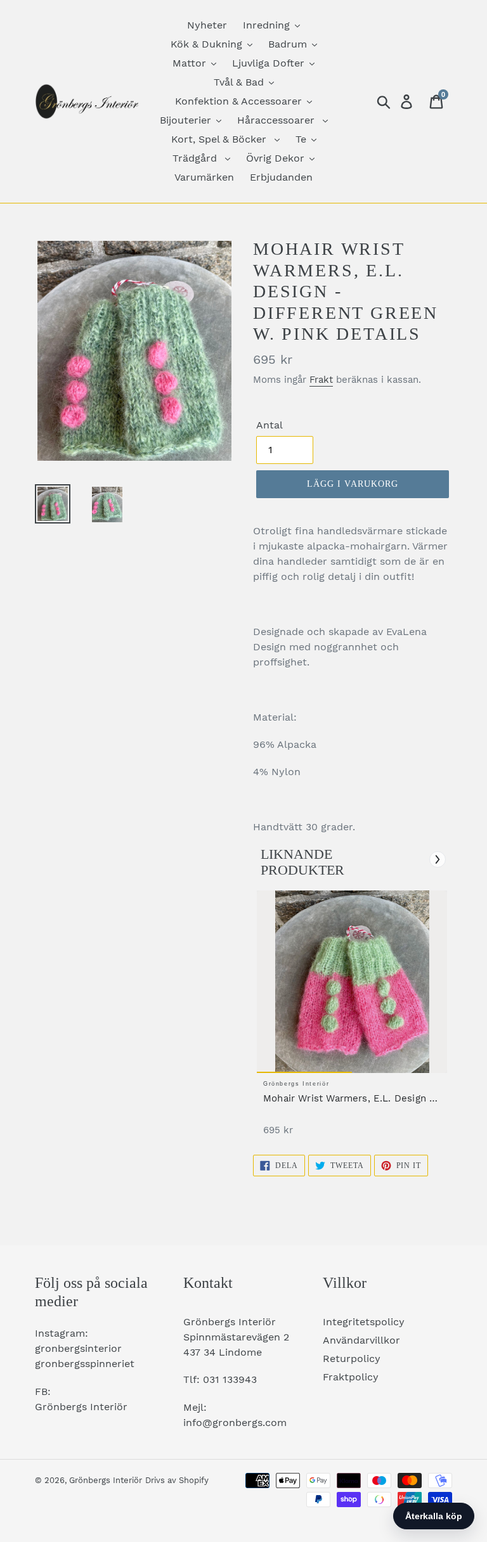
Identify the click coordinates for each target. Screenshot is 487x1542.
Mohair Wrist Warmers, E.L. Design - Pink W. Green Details (348, 1099)
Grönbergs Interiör (105, 1480)
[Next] (437, 859)
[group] (352, 1019)
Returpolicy (351, 1358)
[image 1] (352, 981)
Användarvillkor (361, 1340)
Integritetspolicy (364, 1322)
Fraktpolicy (351, 1377)
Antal (269, 425)
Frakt (321, 379)
